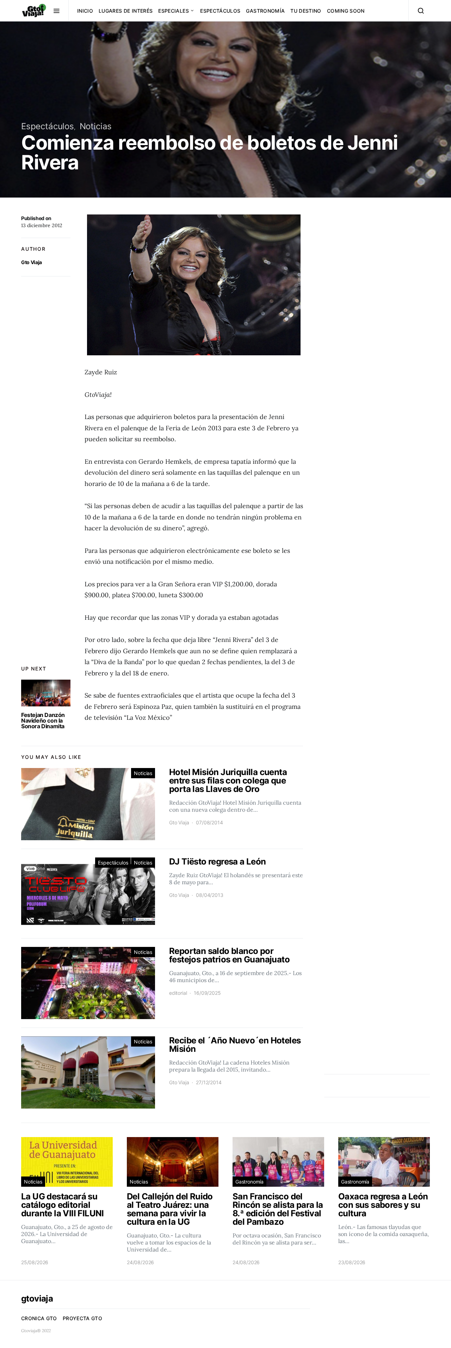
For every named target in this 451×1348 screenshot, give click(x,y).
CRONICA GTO (39, 1318)
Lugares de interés (126, 11)
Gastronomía (265, 11)
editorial (178, 993)
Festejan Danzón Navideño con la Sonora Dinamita (43, 720)
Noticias (96, 126)
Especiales (173, 11)
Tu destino (305, 11)
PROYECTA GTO (82, 1318)
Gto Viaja (31, 262)
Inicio (85, 11)
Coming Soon (346, 11)
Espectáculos (220, 11)
